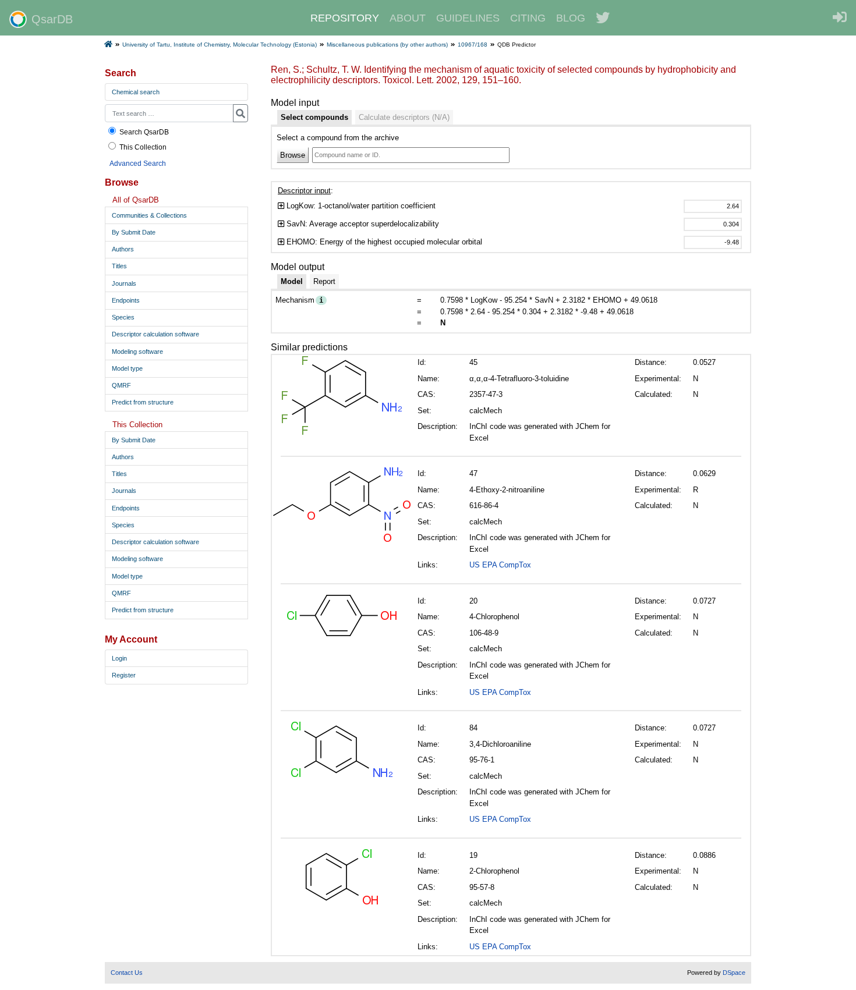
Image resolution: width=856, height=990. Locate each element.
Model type (127, 368)
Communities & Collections (149, 215)
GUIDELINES (468, 18)
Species (123, 317)
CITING (528, 18)
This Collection (143, 147)
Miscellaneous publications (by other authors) (387, 44)
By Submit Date (133, 232)
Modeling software (137, 351)
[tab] (314, 117)
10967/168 (472, 44)
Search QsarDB (144, 132)
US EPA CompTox (500, 564)
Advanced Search (137, 163)
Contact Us (127, 972)
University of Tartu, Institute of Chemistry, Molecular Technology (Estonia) (219, 44)
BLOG (570, 18)
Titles (119, 265)
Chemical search (136, 91)
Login (119, 658)
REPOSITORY (344, 18)
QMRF (121, 385)
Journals (124, 283)
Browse (292, 155)
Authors (123, 249)
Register (124, 675)
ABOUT (408, 18)
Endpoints (126, 300)
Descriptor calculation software (155, 334)
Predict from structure (143, 402)
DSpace (734, 972)
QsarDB (52, 19)
